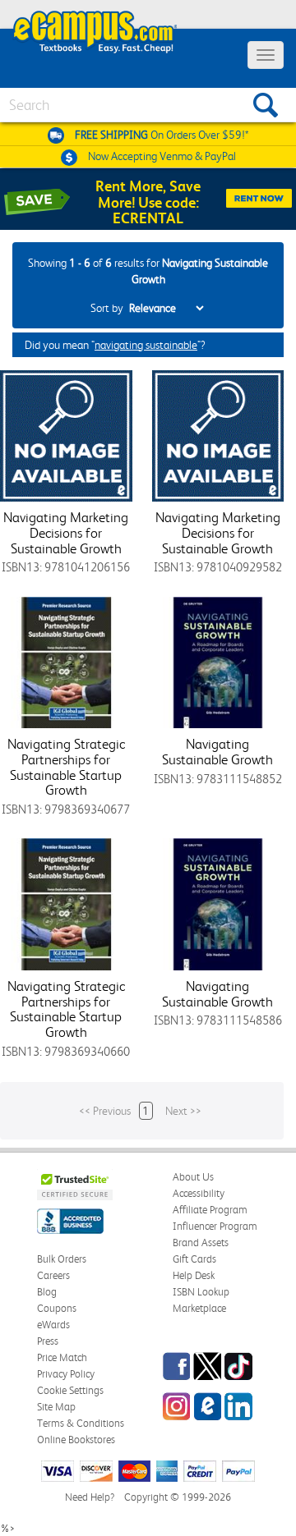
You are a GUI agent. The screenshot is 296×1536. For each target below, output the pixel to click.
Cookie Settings (70, 1390)
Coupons (56, 1308)
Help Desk (194, 1275)
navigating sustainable (146, 344)
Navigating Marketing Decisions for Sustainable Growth (65, 532)
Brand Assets (201, 1242)
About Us (193, 1177)
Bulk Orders (61, 1259)
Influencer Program (215, 1226)
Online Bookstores (76, 1439)
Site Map (56, 1407)
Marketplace (199, 1308)
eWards (53, 1324)
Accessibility (198, 1193)
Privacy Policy (66, 1374)
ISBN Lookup (201, 1292)
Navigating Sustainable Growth (217, 752)
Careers (53, 1275)
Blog (47, 1292)
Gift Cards (194, 1259)
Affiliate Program (210, 1210)
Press (47, 1341)
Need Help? (89, 1497)
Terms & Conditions (80, 1423)
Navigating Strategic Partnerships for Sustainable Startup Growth (66, 767)
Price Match (62, 1357)
